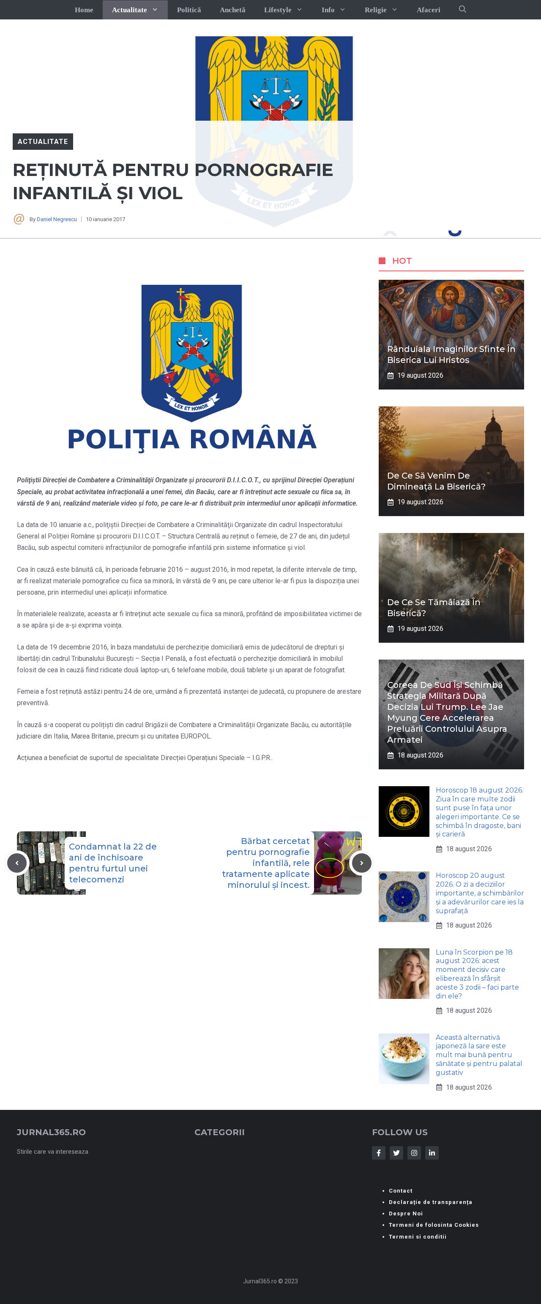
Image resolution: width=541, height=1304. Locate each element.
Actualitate (129, 10)
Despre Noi (406, 1213)
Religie (376, 10)
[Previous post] (17, 863)
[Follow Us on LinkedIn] (432, 1153)
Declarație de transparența (431, 1202)
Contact (401, 1191)
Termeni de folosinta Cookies (434, 1225)
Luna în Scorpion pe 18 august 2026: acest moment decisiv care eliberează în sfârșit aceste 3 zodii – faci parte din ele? (477, 974)
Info (328, 10)
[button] (462, 9)
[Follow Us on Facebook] (378, 1153)
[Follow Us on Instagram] (414, 1153)
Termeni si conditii (418, 1237)
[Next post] (361, 863)
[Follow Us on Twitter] (396, 1153)
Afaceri (428, 10)
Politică (189, 10)
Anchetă (233, 10)
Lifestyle (278, 10)
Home (84, 10)
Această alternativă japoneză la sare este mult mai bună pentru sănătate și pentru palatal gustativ (479, 1055)
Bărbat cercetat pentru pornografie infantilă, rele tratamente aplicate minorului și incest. (266, 863)
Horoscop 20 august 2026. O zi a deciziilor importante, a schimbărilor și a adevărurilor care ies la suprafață (480, 892)
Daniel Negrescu (57, 219)
